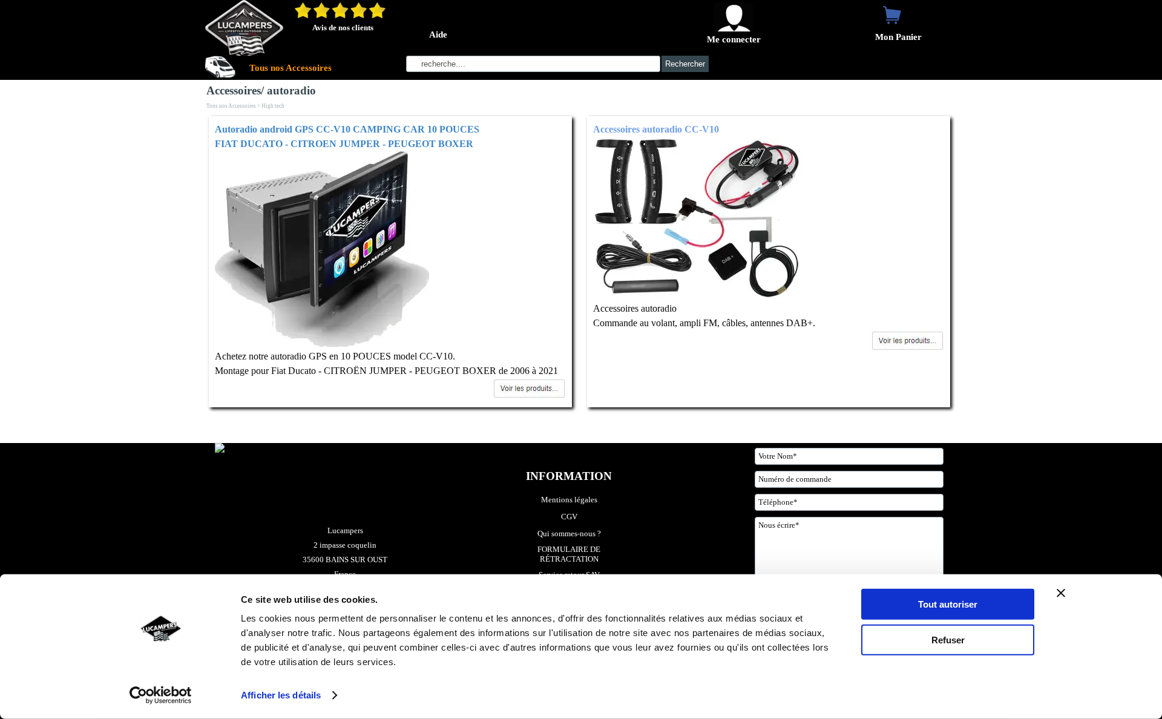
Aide (438, 34)
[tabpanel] (390, 261)
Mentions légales (569, 499)
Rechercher (685, 63)
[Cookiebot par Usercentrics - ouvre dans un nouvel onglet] (161, 695)
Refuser (948, 639)
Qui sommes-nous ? (569, 533)
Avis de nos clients (342, 27)
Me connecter (734, 39)
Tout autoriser (947, 604)
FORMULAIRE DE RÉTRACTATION (569, 554)
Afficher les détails (281, 695)
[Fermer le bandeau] (1061, 593)
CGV (569, 516)
